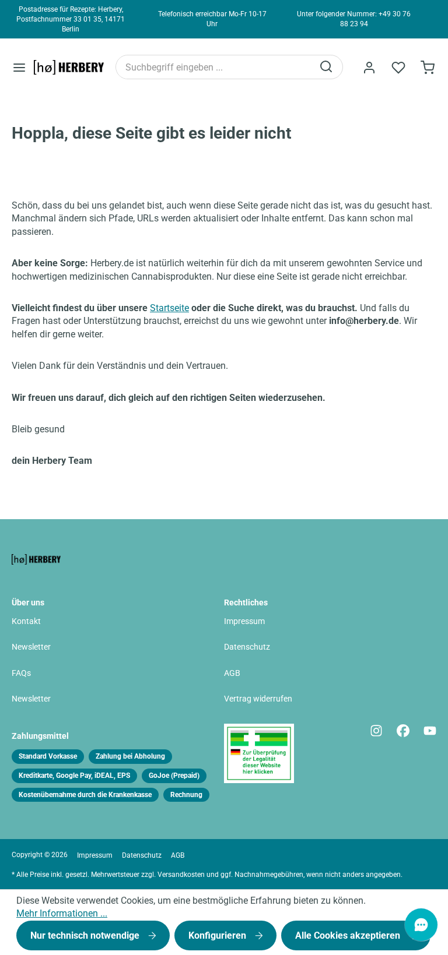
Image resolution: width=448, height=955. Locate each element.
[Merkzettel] (398, 67)
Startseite (169, 307)
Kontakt (26, 621)
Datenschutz (247, 647)
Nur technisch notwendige (86, 935)
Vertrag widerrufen (258, 699)
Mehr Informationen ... (61, 913)
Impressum (244, 621)
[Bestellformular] (427, 67)
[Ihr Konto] (369, 67)
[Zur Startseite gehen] (69, 67)
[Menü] (19, 67)
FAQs (21, 673)
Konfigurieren (218, 935)
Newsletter (31, 647)
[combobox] (214, 67)
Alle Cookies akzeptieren (348, 935)
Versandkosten (181, 875)
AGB (232, 673)
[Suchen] (327, 67)
